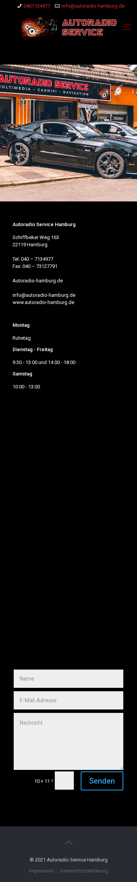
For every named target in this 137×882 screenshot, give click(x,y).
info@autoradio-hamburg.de (93, 6)
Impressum (41, 871)
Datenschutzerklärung (84, 871)
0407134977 (37, 6)
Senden (102, 780)
